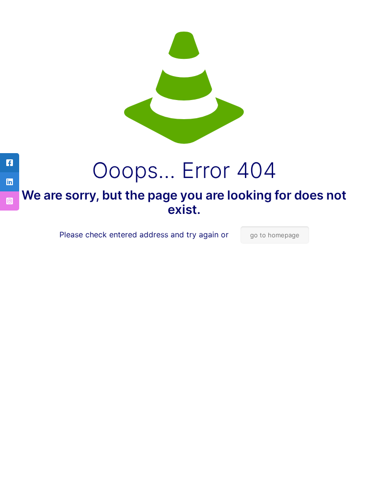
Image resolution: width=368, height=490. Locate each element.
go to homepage (274, 235)
